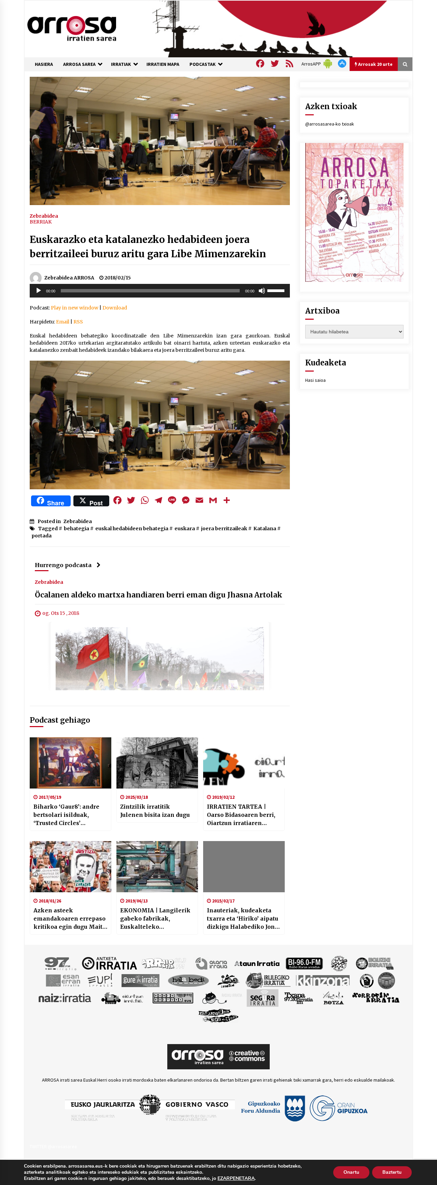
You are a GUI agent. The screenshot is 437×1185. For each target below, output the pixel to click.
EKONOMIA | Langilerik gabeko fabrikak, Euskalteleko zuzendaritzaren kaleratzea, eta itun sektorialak (155, 919)
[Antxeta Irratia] (109, 963)
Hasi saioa (315, 380)
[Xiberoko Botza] (333, 997)
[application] (160, 291)
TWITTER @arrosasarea (53, 1146)
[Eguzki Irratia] (374, 963)
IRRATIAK (121, 64)
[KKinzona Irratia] (323, 980)
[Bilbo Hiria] (304, 963)
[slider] (276, 290)
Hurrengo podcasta (63, 565)
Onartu (351, 1172)
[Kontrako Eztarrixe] (366, 980)
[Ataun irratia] (257, 963)
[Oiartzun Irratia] (122, 997)
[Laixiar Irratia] (386, 980)
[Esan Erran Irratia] (62, 980)
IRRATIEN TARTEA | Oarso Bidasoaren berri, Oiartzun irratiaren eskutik (241, 815)
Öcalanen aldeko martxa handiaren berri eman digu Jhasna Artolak (158, 594)
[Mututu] (261, 290)
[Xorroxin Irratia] (376, 997)
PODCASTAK (202, 64)
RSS (78, 322)
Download (114, 308)
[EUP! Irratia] (100, 980)
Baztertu (391, 1172)
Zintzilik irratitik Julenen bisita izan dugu (155, 810)
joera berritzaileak (224, 528)
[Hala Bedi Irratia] (188, 980)
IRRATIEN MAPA (162, 64)
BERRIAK (41, 222)
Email (62, 322)
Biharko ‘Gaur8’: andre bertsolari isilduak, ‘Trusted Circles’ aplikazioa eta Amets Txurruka (66, 815)
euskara (184, 528)
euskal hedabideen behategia (131, 528)
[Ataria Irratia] (212, 963)
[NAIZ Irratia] (65, 997)
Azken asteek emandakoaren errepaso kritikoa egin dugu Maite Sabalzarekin (69, 919)
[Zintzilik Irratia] (219, 1015)
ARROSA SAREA (79, 64)
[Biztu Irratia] (339, 963)
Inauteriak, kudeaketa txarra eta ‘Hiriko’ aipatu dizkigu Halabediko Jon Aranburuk (242, 919)
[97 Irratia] (61, 963)
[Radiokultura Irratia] (173, 997)
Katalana (264, 528)
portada (41, 536)
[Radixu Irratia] (221, 997)
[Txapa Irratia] (299, 997)
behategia (76, 528)
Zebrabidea (44, 215)
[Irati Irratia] (229, 980)
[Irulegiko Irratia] (268, 980)
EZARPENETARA (236, 1178)
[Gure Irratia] (140, 980)
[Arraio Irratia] (164, 963)
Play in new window (74, 308)
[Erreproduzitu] (38, 290)
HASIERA (44, 64)
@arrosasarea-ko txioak (329, 124)
